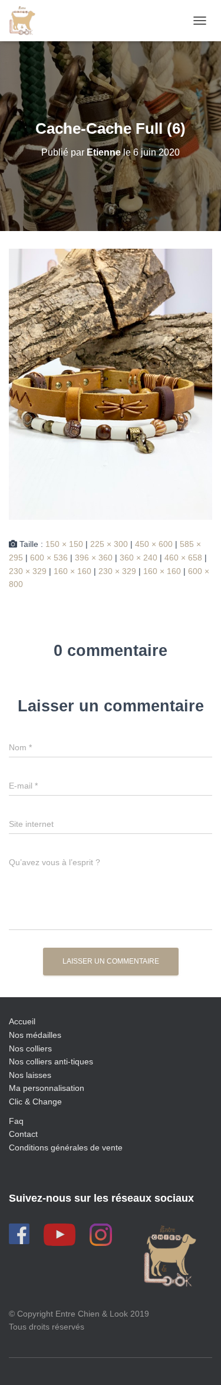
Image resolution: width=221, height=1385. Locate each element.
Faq (16, 1121)
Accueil (22, 1021)
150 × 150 (64, 544)
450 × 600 (154, 544)
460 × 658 (183, 557)
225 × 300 (109, 544)
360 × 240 (138, 557)
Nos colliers (30, 1048)
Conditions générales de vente (66, 1147)
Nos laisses (30, 1075)
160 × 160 (72, 571)
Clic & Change (35, 1101)
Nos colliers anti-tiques (51, 1061)
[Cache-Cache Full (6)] (110, 383)
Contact (23, 1134)
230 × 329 (28, 571)
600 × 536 (49, 557)
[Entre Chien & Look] (26, 20)
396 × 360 (94, 557)
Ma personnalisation (46, 1088)
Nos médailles (35, 1035)
